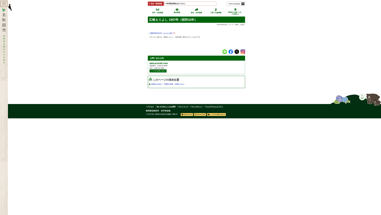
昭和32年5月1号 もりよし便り (161, 33)
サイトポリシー (197, 107)
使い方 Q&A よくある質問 (166, 107)
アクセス (150, 107)
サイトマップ (183, 107)
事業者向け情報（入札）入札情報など (235, 13)
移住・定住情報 (196, 12)
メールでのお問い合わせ (158, 71)
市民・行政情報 (157, 12)
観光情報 (177, 12)
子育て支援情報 (215, 12)
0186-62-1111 (188, 114)
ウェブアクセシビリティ (214, 107)
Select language (234, 4)
